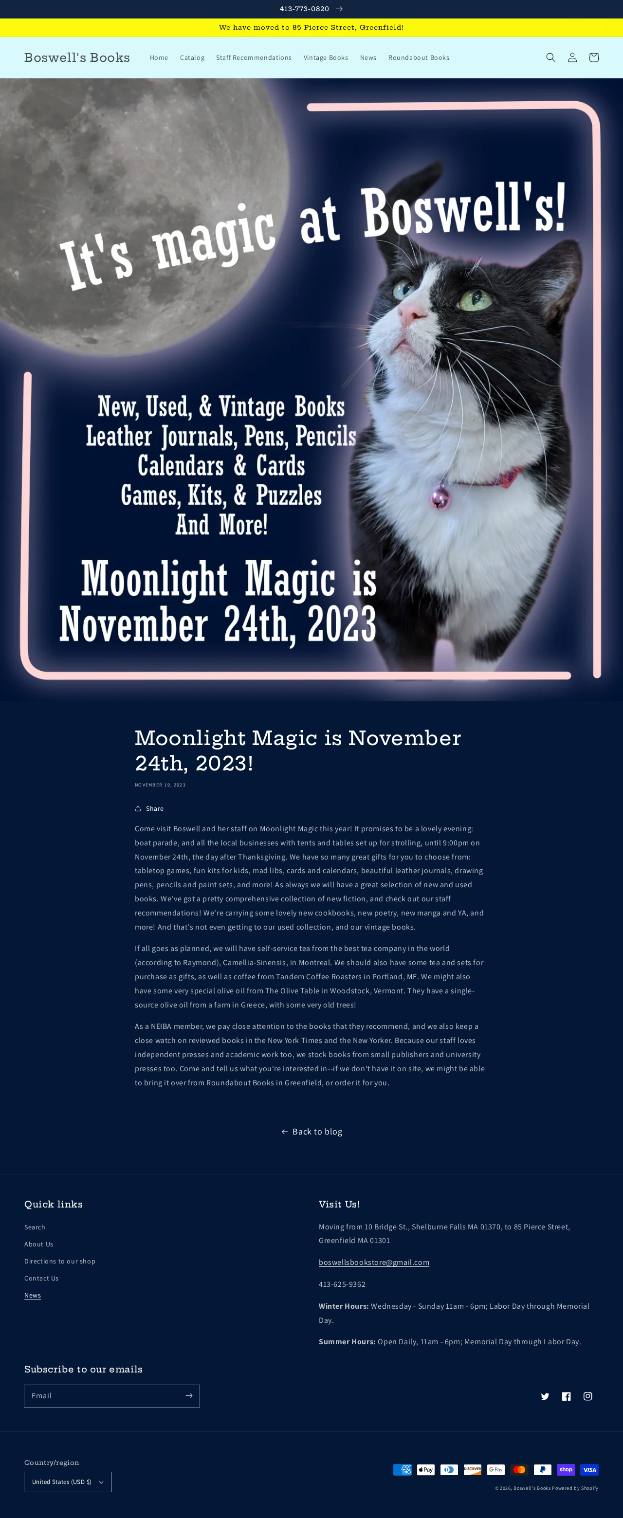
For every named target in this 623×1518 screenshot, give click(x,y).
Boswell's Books (532, 1488)
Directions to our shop (59, 1261)
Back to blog (317, 1131)
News (32, 1295)
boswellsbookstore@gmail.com (374, 1262)
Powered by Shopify (575, 1488)
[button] (551, 57)
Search (35, 1227)
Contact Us (41, 1278)
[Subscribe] (189, 1396)
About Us (39, 1244)
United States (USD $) (62, 1482)
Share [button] (155, 808)
